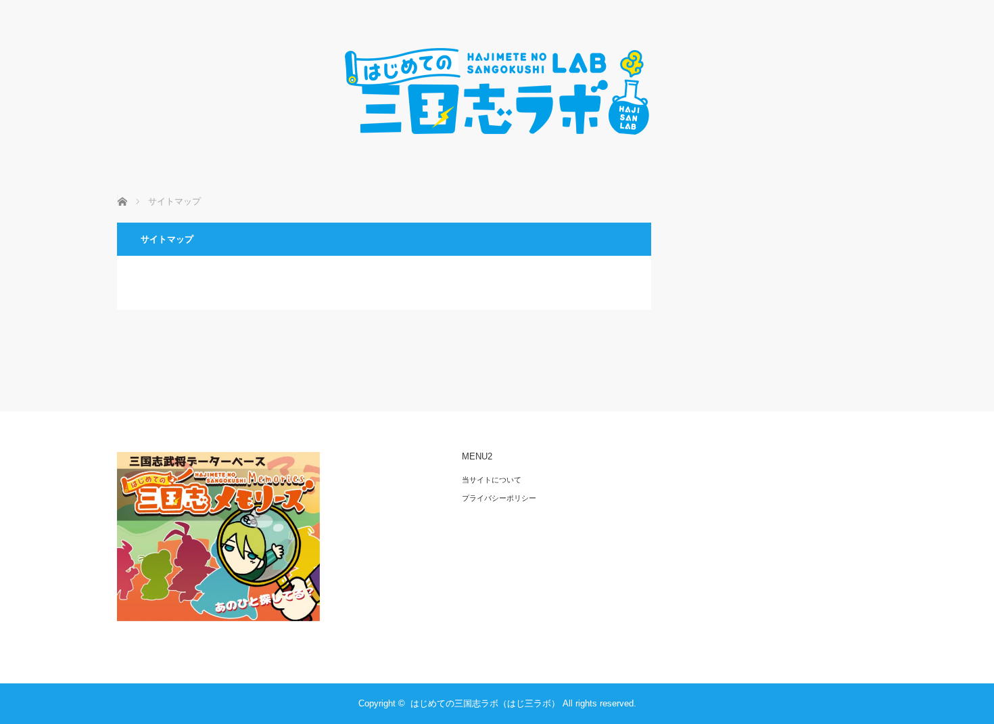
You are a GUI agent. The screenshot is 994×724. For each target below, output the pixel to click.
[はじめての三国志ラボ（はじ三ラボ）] (497, 148)
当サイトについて (491, 480)
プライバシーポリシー (499, 498)
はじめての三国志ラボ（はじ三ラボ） (485, 703)
